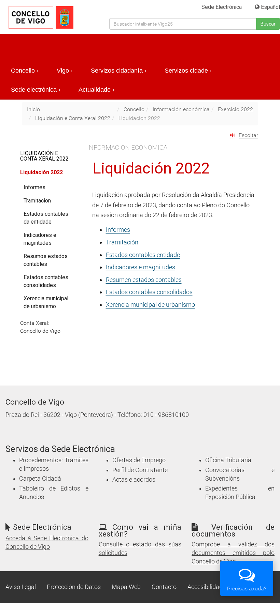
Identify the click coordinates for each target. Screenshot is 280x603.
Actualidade (97, 89)
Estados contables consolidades (46, 281)
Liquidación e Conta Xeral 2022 (72, 118)
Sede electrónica (36, 89)
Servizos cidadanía (119, 70)
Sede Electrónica (221, 7)
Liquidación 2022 (41, 172)
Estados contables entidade (143, 254)
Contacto (164, 587)
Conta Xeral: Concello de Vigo (40, 327)
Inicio (33, 109)
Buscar (268, 24)
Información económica (181, 109)
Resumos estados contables (46, 260)
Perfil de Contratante (140, 470)
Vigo (65, 70)
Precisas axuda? (246, 588)
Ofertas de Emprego (139, 460)
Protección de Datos (74, 587)
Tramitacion (37, 200)
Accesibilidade (206, 587)
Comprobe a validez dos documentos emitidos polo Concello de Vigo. (233, 553)
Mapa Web (126, 587)
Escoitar (248, 135)
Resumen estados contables (144, 279)
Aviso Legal (20, 587)
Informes (118, 229)
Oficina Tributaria (228, 460)
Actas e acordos (133, 479)
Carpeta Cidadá (40, 478)
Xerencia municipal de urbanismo (150, 304)
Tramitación (122, 242)
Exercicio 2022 (235, 109)
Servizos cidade (188, 70)
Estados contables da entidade (46, 218)
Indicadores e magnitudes (140, 267)
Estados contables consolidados (149, 292)
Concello (25, 70)
